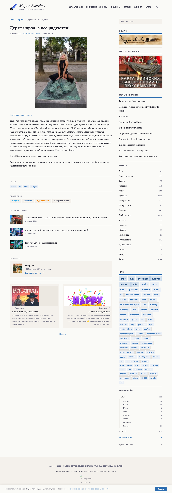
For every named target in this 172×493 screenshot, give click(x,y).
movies (146, 294)
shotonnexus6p (126, 352)
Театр (121, 254)
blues (152, 299)
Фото (121, 259)
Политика (60, 472)
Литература (124, 200)
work (122, 289)
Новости (123, 225)
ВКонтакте (28, 201)
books (145, 284)
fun (20, 187)
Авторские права (91, 472)
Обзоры (122, 230)
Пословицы (124, 234)
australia (145, 361)
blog (132, 324)
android (155, 356)
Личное (122, 210)
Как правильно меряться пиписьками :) (138, 156)
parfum (147, 329)
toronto (147, 314)
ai (121, 294)
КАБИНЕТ (138, 7)
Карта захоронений (129, 51)
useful (122, 357)
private (154, 309)
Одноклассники (43, 201)
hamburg (153, 374)
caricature (138, 369)
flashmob (135, 314)
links (26, 187)
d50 (121, 382)
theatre (134, 347)
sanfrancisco (147, 343)
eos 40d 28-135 (126, 365)
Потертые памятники (21, 114)
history (153, 304)
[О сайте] (140, 40)
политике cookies (76, 489)
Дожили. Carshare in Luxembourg (134, 139)
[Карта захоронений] (140, 72)
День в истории (126, 176)
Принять (161, 489)
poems (143, 309)
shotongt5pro (126, 329)
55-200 (144, 378)
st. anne (143, 374)
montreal (124, 347)
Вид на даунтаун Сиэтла (130, 127)
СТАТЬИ (127, 7)
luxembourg (124, 378)
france (13, 187)
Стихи (122, 249)
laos (129, 369)
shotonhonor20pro (129, 304)
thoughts (34, 187)
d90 (134, 309)
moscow (146, 289)
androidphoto (132, 294)
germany (141, 324)
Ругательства (125, 244)
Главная (12, 20)
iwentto (124, 319)
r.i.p (142, 319)
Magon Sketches (32, 5)
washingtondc (144, 356)
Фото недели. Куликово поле (132, 101)
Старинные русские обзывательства (136, 133)
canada (153, 378)
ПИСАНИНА (115, 7)
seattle (140, 333)
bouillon (148, 369)
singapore (124, 343)
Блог (121, 171)
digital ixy (124, 338)
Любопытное (35, 34)
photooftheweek (154, 333)
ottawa (135, 378)
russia (138, 329)
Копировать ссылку (61, 201)
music (156, 289)
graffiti (134, 319)
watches (140, 352)
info (135, 284)
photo (122, 369)
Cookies (69, 472)
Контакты (78, 472)
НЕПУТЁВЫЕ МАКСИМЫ (96, 7)
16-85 (123, 299)
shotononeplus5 (127, 333)
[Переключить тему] (157, 7)
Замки (122, 181)
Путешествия (125, 239)
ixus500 (123, 324)
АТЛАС (148, 7)
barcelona (133, 374)
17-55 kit (132, 356)
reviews (124, 284)
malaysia (155, 365)
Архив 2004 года (126, 444)
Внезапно (123, 116)
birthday (124, 309)
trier (121, 361)
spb (150, 324)
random (134, 299)
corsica (135, 343)
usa (144, 304)
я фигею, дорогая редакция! (132, 144)
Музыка (122, 220)
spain (137, 365)
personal (133, 289)
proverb (146, 338)
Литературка (125, 205)
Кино (121, 190)
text (156, 294)
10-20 (150, 319)
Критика (21, 20)
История (123, 185)
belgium (135, 338)
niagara (150, 352)
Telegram (15, 201)
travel (154, 284)
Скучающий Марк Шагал (130, 122)
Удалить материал (108, 472)
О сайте (123, 31)
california (145, 347)
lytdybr (156, 278)
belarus (145, 365)
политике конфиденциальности (97, 489)
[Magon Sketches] (13, 7)
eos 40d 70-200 (132, 361)
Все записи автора (33, 273)
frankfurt (123, 374)
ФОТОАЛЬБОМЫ (76, 7)
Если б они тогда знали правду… (134, 150)
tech (144, 299)
